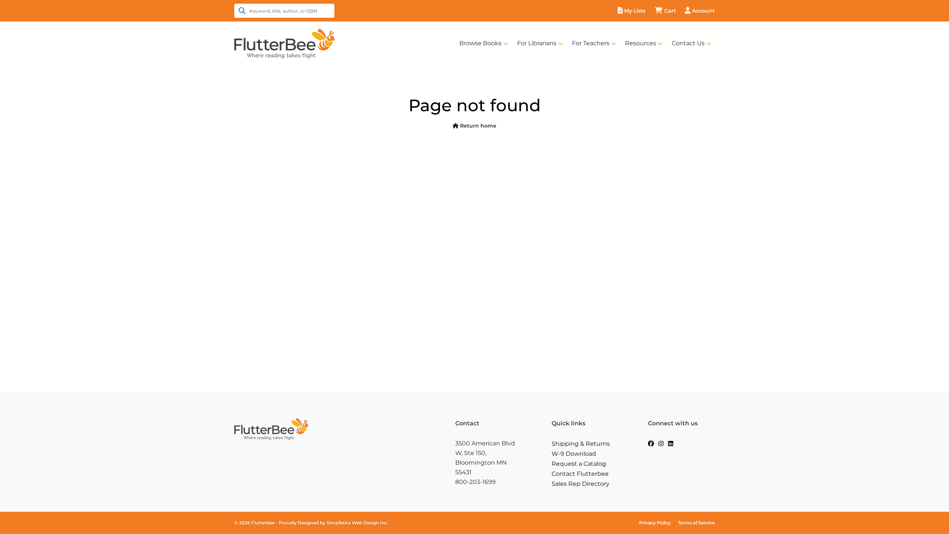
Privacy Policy (655, 522)
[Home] (284, 43)
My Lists (634, 10)
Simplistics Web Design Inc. (357, 522)
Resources (640, 43)
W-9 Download (574, 453)
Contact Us (688, 43)
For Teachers (590, 43)
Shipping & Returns (581, 443)
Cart (670, 10)
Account (703, 10)
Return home (477, 125)
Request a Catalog (579, 463)
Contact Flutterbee (580, 473)
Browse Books (480, 43)
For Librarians (536, 43)
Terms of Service (696, 522)
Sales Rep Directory (580, 483)
